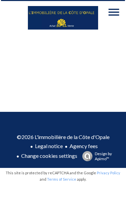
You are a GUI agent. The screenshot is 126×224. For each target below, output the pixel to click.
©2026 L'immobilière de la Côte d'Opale (63, 137)
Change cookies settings (49, 155)
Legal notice (49, 146)
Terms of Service (61, 179)
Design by (103, 156)
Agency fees (84, 146)
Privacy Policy (108, 173)
